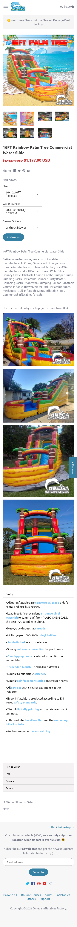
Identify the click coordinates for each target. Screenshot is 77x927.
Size (5, 185)
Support (45, 898)
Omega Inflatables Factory (49, 908)
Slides (49, 895)
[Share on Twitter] (19, 170)
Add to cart (13, 237)
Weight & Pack (11, 203)
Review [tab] (9, 787)
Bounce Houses (31, 895)
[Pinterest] (39, 883)
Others (31, 898)
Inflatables (63, 895)
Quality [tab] (9, 594)
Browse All (10, 895)
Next (6, 809)
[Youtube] (45, 883)
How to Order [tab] (13, 766)
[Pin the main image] (23, 170)
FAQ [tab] (8, 773)
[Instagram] (50, 883)
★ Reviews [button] (73, 467)
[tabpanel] (38, 680)
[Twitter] (27, 883)
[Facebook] (33, 883)
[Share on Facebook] (14, 170)
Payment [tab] (10, 780)
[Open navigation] (5, 6)
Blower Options (12, 221)
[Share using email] (28, 170)
